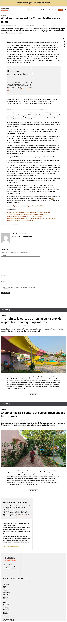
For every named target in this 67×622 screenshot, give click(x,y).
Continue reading (33, 394)
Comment (4, 255)
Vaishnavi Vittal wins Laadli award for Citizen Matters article (24, 216)
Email (3, 275)
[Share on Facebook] (64, 46)
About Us (5, 586)
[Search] (65, 10)
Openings (5, 590)
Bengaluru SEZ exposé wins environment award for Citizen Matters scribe (28, 212)
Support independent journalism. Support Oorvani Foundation (25, 206)
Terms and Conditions (5, 606)
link (52, 198)
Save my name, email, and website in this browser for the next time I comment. (19, 288)
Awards (4, 588)
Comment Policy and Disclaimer (6, 610)
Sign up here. (23, 578)
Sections (43, 9)
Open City (5, 600)
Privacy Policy (6, 604)
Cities (29, 9)
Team (4, 587)
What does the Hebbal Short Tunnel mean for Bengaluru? (33, 4)
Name (3, 270)
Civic (43, 25)
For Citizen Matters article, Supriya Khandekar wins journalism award (27, 214)
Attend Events (6, 596)
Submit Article (52, 9)
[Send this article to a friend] (64, 39)
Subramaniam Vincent (9, 25)
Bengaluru (4, 15)
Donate (60, 9)
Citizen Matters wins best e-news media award (20, 220)
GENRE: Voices (15, 225)
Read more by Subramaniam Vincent (22, 236)
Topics (37, 9)
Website (3, 281)
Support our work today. (21, 516)
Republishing (6, 608)
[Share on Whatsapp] (64, 44)
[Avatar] (5, 238)
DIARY (8, 225)
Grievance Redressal (5, 613)
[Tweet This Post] (64, 41)
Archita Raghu (7, 326)
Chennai (3, 315)
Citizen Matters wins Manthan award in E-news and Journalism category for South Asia (32, 218)
